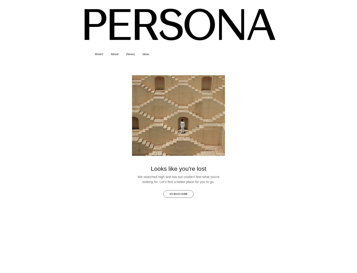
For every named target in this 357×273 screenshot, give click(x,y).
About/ (115, 54)
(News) (130, 54)
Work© (99, 54)
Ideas (145, 54)
